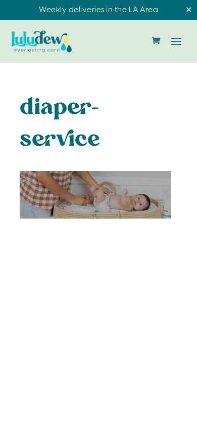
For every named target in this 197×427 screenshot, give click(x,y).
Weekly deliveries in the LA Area (98, 10)
